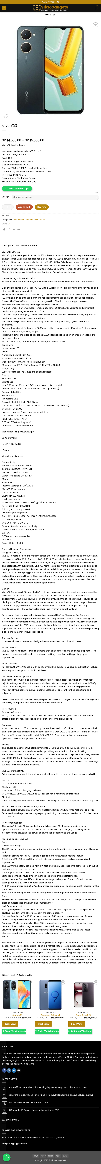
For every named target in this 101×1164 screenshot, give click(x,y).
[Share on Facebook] (9, 230)
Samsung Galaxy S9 (50, 1015)
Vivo (10, 224)
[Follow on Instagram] (9, 1070)
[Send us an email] (18, 1070)
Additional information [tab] (26, 245)
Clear (97, 193)
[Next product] (4, 135)
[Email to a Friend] (18, 230)
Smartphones (18, 220)
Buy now (41, 207)
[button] (4, 8)
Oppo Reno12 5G (84, 1015)
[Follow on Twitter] (14, 1070)
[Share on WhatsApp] (4, 230)
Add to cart (24, 207)
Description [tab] (8, 245)
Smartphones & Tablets (35, 220)
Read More (28, 1063)
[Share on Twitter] (14, 230)
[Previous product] (9, 135)
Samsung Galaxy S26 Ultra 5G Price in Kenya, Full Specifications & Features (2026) (51, 1095)
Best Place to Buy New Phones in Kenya (29, 1102)
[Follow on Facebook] (4, 1070)
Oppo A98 (17, 1015)
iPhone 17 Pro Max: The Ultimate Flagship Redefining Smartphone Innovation (48, 1087)
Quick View (10, 1024)
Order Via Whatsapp (18, 188)
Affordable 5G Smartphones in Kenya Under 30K (34, 1110)
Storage (5, 197)
